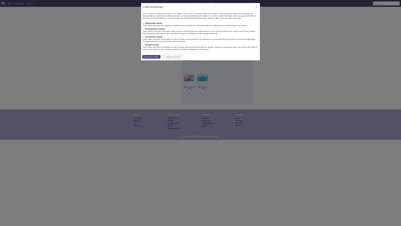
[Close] (256, 7)
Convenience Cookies (154, 37)
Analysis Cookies (152, 45)
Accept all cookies (151, 57)
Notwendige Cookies (153, 23)
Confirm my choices (172, 57)
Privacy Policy (158, 18)
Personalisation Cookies (155, 29)
